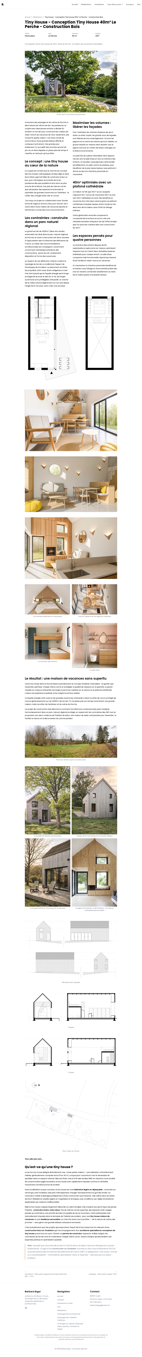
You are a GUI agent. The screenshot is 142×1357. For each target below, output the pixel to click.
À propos (130, 4)
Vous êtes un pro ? (115, 4)
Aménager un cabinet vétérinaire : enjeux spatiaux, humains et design (70, 1326)
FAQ (138, 4)
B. (3, 4)
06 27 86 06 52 (95, 1302)
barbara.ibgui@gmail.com (100, 1305)
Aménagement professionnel (68, 1314)
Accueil (75, 4)
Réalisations (86, 4)
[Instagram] (26, 1308)
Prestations (99, 4)
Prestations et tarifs (65, 1303)
